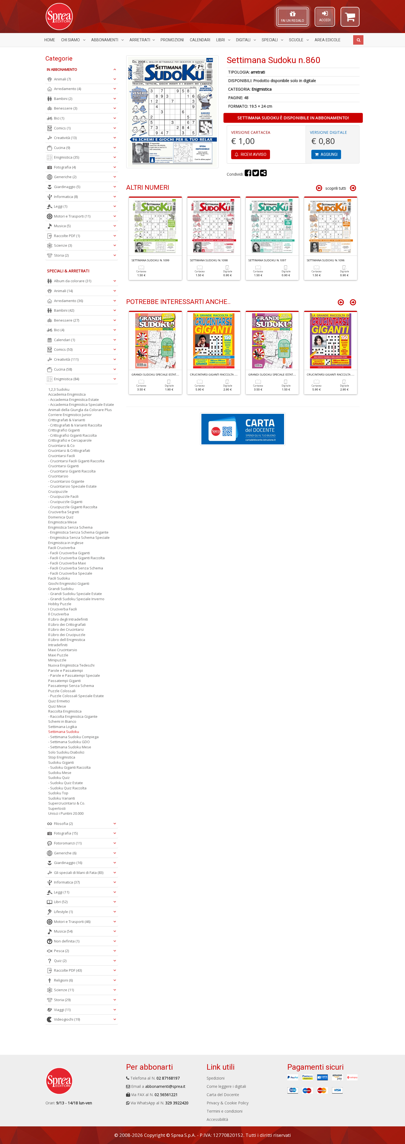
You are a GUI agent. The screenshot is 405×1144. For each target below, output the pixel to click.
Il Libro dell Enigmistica (66, 639)
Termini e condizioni (224, 1111)
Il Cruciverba (58, 614)
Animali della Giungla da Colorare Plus (80, 409)
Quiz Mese (57, 706)
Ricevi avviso (253, 154)
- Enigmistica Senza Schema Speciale (79, 537)
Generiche (65, 176)
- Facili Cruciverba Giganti (69, 552)
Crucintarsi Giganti (63, 465)
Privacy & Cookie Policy (228, 1102)
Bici (59, 118)
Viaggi (62, 1009)
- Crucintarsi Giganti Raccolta (72, 471)
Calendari (200, 40)
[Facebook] (248, 174)
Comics (62, 128)
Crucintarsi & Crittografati (69, 450)
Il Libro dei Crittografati (67, 624)
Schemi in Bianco (62, 721)
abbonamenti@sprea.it (165, 1086)
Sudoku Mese (59, 772)
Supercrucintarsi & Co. (66, 803)
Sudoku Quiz (59, 777)
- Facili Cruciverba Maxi (67, 563)
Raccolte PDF (67, 235)
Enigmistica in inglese (65, 542)
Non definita (66, 941)
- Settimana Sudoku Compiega (73, 736)
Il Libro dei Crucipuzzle (66, 634)
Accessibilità (217, 1119)
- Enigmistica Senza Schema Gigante (78, 532)
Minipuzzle (57, 659)
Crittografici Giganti (64, 430)
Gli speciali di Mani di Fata (78, 872)
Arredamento (67, 88)
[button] (350, 19)
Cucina (62, 147)
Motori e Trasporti (72, 216)
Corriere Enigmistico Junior (70, 414)
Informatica (66, 196)
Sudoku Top (58, 792)
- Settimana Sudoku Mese (69, 746)
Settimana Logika (62, 726)
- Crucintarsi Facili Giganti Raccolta (76, 460)
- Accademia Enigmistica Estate (73, 399)
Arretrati (139, 40)
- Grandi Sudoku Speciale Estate (75, 593)
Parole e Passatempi (65, 670)
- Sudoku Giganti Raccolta (69, 767)
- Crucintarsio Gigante (66, 481)
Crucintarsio (58, 476)
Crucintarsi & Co (61, 445)
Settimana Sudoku (63, 731)
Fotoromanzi (68, 843)
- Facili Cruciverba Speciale (70, 573)
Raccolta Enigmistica (65, 711)
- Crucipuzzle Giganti (65, 501)
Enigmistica (262, 89)
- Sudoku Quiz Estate (65, 782)
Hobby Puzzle (59, 603)
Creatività (65, 137)
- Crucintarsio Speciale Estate (72, 486)
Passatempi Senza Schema (71, 685)
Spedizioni (216, 1078)
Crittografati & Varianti (66, 419)
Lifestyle (63, 911)
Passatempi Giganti (64, 680)
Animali (62, 79)
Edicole (328, 40)
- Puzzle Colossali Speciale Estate (76, 695)
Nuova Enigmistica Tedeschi (71, 665)
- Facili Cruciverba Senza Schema (75, 568)
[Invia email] (263, 174)
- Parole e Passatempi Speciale (74, 675)
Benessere (65, 108)
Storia (61, 255)
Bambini (63, 98)
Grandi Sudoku (61, 588)
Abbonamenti (105, 40)
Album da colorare (72, 280)
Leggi (60, 206)
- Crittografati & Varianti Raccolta (75, 425)
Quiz (60, 960)
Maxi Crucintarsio (62, 649)
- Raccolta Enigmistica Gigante (73, 716)
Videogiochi (67, 1019)
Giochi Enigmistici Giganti (68, 583)
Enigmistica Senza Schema (70, 527)
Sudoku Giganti (61, 762)
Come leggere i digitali (226, 1086)
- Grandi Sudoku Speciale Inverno (76, 598)
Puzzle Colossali (61, 690)
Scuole (296, 40)
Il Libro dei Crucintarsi (66, 629)
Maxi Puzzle (58, 655)
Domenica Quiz (61, 517)
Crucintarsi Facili (61, 455)
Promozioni (172, 40)
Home (49, 40)
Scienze (63, 245)
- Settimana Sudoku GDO (69, 741)
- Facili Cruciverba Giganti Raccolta (76, 557)
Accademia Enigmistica (67, 394)
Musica (62, 225)
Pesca (61, 950)
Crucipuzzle (58, 491)
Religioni (63, 980)
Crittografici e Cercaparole (70, 440)
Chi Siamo (71, 40)
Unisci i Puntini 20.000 (65, 813)
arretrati (258, 72)
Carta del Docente (223, 1094)
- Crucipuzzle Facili (63, 496)
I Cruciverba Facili (62, 609)
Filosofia (63, 823)
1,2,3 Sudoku (58, 389)
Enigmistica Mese (62, 522)
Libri (221, 40)
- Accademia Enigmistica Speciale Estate (81, 404)
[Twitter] (255, 174)
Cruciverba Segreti (63, 511)
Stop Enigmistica (61, 757)
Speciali (270, 40)
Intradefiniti (58, 644)
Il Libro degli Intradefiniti (68, 619)
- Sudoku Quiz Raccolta (67, 788)
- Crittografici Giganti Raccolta (72, 435)
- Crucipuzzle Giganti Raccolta (72, 506)
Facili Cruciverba (61, 547)
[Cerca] (358, 40)
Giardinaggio (67, 186)
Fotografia (65, 167)
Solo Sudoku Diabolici (66, 752)
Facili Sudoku (59, 578)
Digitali (243, 40)
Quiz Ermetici (59, 701)
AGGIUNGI (328, 154)
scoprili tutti (335, 188)
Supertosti (57, 808)
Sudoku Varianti (61, 798)
